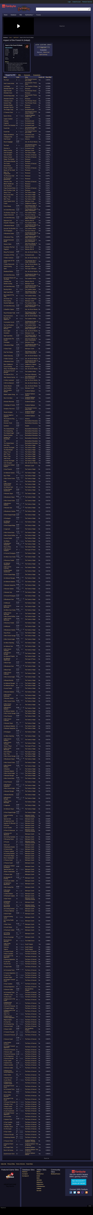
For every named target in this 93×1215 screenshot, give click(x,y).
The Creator (7, 163)
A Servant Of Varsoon (9, 1006)
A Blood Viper (7, 662)
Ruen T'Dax (7, 754)
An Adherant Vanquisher (7, 522)
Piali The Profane (8, 352)
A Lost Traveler (8, 827)
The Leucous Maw (8, 194)
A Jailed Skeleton (8, 893)
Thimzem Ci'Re (8, 181)
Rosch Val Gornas (8, 1150)
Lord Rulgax (7, 86)
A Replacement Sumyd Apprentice (8, 1071)
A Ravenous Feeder (9, 560)
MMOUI (38, 1171)
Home (5, 15)
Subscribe (3, 1164)
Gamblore (6, 426)
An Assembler (7, 1116)
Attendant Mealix (8, 105)
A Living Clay (7, 1022)
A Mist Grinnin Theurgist (7, 650)
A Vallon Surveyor (8, 358)
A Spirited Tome (8, 1062)
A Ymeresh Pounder (9, 1032)
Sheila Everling (8, 266)
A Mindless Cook (8, 994)
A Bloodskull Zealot (9, 233)
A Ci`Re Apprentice (9, 1056)
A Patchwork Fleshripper (7, 902)
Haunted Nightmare (9, 303)
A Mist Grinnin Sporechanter (7, 484)
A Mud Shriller (7, 1075)
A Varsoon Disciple (9, 1058)
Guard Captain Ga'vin (9, 201)
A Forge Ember (8, 966)
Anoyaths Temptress (9, 222)
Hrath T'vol (6, 1014)
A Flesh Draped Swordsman (8, 490)
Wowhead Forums (55, 1174)
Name (5, 77)
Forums (38, 15)
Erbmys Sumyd (8, 157)
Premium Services (87, 1)
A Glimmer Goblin (8, 989)
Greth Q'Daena (7, 751)
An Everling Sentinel (9, 853)
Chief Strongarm (8, 152)
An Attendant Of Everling (8, 878)
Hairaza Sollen (7, 244)
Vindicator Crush (8, 100)
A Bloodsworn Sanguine (7, 549)
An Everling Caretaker (9, 837)
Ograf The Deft (8, 90)
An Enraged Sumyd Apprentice (9, 1113)
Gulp (5, 481)
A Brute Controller (8, 1065)
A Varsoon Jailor (8, 1052)
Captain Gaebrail (8, 118)
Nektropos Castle (29, 150)
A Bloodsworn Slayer (9, 497)
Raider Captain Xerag (9, 394)
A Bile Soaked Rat (8, 887)
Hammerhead (7, 165)
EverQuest (25, 1174)
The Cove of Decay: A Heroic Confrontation (31, 244)
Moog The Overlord (9, 252)
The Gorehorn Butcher (9, 161)
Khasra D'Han (7, 547)
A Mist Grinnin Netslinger (7, 613)
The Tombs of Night (30, 152)
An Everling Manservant (7, 905)
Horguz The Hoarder (9, 159)
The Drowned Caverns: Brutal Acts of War (31, 128)
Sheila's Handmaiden (9, 871)
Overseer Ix (7, 148)
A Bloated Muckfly (8, 680)
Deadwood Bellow (8, 271)
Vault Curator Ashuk (9, 83)
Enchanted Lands (29, 109)
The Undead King (8, 431)
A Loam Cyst (7, 975)
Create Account (76, 1)
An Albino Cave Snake (10, 556)
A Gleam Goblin (8, 977)
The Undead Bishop (9, 428)
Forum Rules (29, 1164)
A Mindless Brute (8, 1126)
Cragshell (6, 123)
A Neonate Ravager (9, 775)
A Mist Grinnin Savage (10, 635)
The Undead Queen (9, 443)
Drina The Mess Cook (9, 190)
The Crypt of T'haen (30, 549)
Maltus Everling (8, 150)
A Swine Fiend (7, 348)
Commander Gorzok (9, 322)
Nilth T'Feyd (7, 199)
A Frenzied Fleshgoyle (9, 553)
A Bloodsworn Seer (9, 599)
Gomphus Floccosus (9, 408)
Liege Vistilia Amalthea (7, 944)
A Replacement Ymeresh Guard (8, 1082)
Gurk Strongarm (8, 463)
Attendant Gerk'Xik (9, 98)
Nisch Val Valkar (8, 398)
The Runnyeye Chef (9, 176)
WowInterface (40, 1174)
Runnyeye (27, 88)
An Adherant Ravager (9, 578)
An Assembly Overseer (7, 1095)
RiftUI (38, 1178)
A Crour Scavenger (9, 937)
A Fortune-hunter (8, 849)
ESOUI (38, 1176)
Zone (26, 77)
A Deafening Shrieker (9, 1137)
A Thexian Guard (8, 860)
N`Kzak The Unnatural (9, 125)
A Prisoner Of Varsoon (9, 1102)
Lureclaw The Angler (9, 447)
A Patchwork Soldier (9, 881)
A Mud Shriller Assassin (7, 1043)
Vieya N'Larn (7, 633)
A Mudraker (7, 769)
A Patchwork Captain (9, 896)
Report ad (62, 26)
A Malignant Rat (8, 137)
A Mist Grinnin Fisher (9, 478)
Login (69, 1)
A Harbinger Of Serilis (9, 405)
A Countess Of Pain (9, 255)
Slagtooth (6, 249)
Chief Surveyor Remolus (8, 328)
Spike (5, 268)
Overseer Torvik (8, 423)
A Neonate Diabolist (9, 692)
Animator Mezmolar (9, 401)
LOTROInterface (41, 1186)
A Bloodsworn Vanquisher (7, 544)
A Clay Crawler (7, 1060)
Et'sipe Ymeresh (8, 168)
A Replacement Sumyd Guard (8, 1003)
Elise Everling (7, 300)
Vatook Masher (8, 386)
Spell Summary (43, 54)
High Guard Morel (8, 292)
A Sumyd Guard (8, 1108)
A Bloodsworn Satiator (9, 511)
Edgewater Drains (29, 137)
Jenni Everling (7, 388)
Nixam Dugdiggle (8, 142)
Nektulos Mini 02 (29, 220)
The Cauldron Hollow (30, 212)
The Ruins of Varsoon (30, 155)
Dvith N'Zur (7, 445)
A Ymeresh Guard (8, 951)
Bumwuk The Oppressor (7, 318)
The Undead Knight (9, 433)
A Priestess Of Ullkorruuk (7, 834)
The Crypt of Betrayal (30, 268)
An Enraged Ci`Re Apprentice (8, 956)
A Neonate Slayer (8, 493)
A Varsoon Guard (8, 1026)
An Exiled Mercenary (9, 209)
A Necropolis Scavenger (7, 890)
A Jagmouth (7, 529)
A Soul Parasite (8, 469)
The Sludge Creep (8, 109)
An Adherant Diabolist (9, 581)
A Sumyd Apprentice (9, 986)
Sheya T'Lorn (7, 192)
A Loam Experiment (9, 1111)
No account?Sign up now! (78, 1182)
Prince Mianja (7, 206)
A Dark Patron (7, 898)
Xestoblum (6, 333)
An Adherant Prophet (9, 656)
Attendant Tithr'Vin (8, 107)
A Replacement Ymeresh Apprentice (9, 1016)
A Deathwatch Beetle (9, 847)
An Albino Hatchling (9, 642)
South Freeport (29, 944)
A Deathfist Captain (9, 309)
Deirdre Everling (8, 283)
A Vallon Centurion (8, 257)
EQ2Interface (29, 15)
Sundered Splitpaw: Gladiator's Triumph (30, 1141)
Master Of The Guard (9, 170)
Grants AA (41, 77)
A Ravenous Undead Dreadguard (9, 866)
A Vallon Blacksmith (9, 264)
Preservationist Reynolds (8, 940)
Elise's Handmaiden (9, 858)
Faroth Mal (6, 128)
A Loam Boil (7, 961)
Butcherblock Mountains (31, 421)
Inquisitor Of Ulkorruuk (10, 823)
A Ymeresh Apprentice (9, 973)
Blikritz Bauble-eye (9, 183)
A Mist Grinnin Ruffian (9, 535)
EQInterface (40, 1182)
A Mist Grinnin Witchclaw (7, 606)
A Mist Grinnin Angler (9, 639)
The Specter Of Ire (9, 374)
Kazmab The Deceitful (9, 228)
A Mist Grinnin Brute (9, 532)
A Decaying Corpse (9, 839)
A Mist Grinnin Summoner (7, 695)
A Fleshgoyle (7, 518)
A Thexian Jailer (8, 874)
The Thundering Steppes (29, 989)
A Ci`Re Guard (7, 1129)
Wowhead (24, 1171)
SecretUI (39, 1190)
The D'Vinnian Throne (30, 90)
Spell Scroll (15, 37)
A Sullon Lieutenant (9, 380)
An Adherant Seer (8, 487)
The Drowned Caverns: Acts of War (31, 80)
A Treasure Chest (8, 112)
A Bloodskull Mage (9, 345)
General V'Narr (7, 103)
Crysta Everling (8, 366)
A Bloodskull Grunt (9, 361)
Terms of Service (20, 1164)
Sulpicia (6, 949)
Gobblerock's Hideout (30, 203)
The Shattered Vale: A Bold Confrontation (31, 240)
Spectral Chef (7, 819)
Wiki (21, 15)
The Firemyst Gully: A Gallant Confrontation (31, 206)
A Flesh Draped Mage (9, 525)
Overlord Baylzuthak (9, 95)
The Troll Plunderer (9, 325)
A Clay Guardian (8, 983)
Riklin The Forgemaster (7, 173)
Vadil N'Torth (7, 458)
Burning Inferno (8, 289)
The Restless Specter (9, 212)
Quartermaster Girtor (9, 1153)
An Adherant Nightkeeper (7, 659)
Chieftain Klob (7, 281)
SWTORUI (39, 1180)
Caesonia (6, 947)
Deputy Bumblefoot (9, 134)
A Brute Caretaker (8, 953)
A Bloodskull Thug (8, 237)
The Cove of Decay (30, 215)
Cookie (5, 203)
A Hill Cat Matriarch (9, 383)
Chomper (6, 121)
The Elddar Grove (29, 940)
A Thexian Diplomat (9, 911)
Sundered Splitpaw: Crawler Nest (30, 116)
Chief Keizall (7, 139)
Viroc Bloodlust (8, 186)
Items (10, 37)
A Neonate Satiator (9, 588)
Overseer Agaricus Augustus (8, 415)
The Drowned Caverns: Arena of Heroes (31, 112)
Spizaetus (6, 421)
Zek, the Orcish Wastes (31, 142)
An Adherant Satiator (9, 472)
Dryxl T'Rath (7, 475)
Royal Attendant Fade (9, 313)
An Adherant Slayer (9, 685)
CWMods (39, 1188)
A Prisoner (6, 825)
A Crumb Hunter (8, 927)
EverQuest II (25, 1176)
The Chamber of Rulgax (31, 86)
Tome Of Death (8, 155)
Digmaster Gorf (8, 220)
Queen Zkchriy (7, 116)
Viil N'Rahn (6, 541)
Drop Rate (48, 77)
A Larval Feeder (8, 538)
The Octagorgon (8, 230)
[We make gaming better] (5, 2)
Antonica (27, 118)
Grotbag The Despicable (7, 438)
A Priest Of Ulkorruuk (9, 830)
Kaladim (27, 426)
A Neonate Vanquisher (9, 585)
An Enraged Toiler (8, 1147)
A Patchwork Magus (9, 855)
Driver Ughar (7, 330)
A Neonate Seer (8, 507)
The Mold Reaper (8, 449)
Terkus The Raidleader (10, 368)
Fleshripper (7, 342)
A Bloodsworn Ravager (7, 653)
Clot (5, 441)
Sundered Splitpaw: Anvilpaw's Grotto (30, 398)
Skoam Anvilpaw (8, 412)
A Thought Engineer (9, 1008)
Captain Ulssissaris (9, 215)
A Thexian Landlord (9, 851)
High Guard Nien (8, 335)
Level (17, 77)
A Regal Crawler (8, 1106)
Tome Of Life (7, 963)
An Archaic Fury (8, 298)
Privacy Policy (11, 1164)
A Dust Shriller (7, 1092)
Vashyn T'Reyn (8, 746)
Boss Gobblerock (8, 364)
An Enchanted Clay (9, 1024)
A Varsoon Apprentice (9, 959)
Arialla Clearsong (8, 355)
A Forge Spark (7, 1124)
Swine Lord (7, 844)
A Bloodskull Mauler (9, 225)
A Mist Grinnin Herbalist (7, 739)
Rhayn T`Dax (7, 197)
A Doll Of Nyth (7, 913)
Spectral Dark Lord (9, 869)
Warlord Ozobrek (8, 435)
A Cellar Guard (7, 996)
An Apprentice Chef (9, 821)
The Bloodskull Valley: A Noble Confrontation (31, 209)
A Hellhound (7, 603)
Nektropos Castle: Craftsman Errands (30, 816)
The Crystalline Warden (8, 391)
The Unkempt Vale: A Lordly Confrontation (30, 261)
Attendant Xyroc (8, 93)
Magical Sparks (8, 1019)
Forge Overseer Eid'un (9, 188)
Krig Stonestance (8, 315)
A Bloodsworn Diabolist (7, 504)
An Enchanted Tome (9, 970)
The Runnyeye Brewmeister (7, 178)
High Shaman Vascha (9, 377)
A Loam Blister (7, 1080)
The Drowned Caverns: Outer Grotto (31, 408)
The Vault (6, 80)
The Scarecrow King (9, 418)
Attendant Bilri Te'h (9, 88)
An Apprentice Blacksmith (7, 883)
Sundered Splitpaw (30, 391)
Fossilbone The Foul (9, 247)
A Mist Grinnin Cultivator (7, 567)
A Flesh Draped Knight (10, 514)
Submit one (46, 52)
